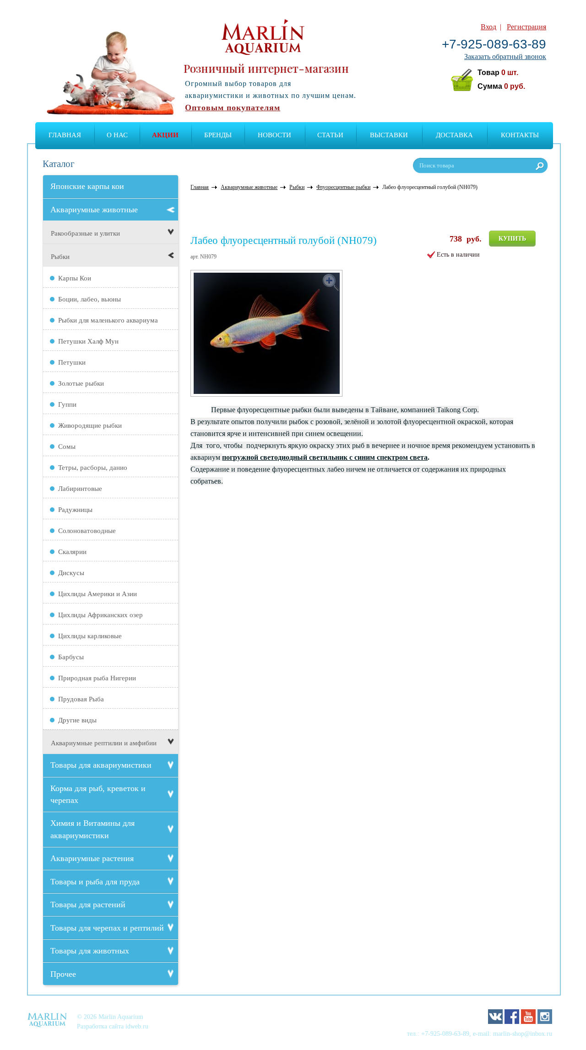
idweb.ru (136, 1026)
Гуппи (67, 404)
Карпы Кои (74, 278)
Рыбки (60, 256)
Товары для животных (89, 950)
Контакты (520, 135)
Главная (65, 135)
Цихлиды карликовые (90, 636)
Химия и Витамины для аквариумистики (92, 829)
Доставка (454, 135)
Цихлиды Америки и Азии (97, 594)
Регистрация (526, 27)
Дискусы (71, 572)
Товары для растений (87, 904)
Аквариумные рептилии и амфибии (104, 743)
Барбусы (71, 657)
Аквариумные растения (92, 858)
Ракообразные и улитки (85, 233)
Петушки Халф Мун (88, 341)
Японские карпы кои (87, 186)
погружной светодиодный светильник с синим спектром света (325, 457)
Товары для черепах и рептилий (107, 927)
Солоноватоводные (87, 530)
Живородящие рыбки (90, 425)
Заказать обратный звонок (505, 56)
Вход (488, 27)
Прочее (63, 974)
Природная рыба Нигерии (97, 678)
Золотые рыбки (81, 383)
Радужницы (75, 509)
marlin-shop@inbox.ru (522, 1033)
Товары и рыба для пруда (95, 881)
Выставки (389, 135)
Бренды (218, 135)
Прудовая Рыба (81, 699)
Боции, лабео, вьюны (89, 299)
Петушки (72, 362)
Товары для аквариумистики (101, 765)
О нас (117, 135)
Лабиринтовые (80, 488)
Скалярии (72, 551)
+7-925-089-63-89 (494, 44)
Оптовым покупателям (232, 107)
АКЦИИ (165, 135)
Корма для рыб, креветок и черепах (98, 794)
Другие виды (77, 720)
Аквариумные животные (94, 209)
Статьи (330, 135)
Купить (512, 238)
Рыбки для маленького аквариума (108, 320)
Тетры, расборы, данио (92, 467)
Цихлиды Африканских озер (100, 615)
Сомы (67, 446)
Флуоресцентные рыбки (343, 187)
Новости (274, 135)
